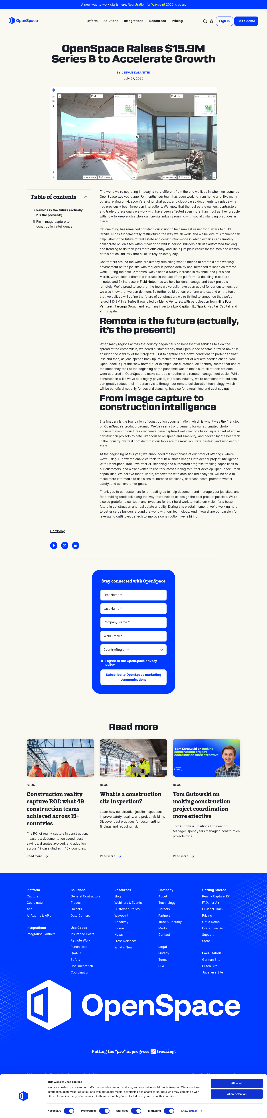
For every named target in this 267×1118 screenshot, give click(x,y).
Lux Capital (181, 306)
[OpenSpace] (23, 21)
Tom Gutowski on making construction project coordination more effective (201, 805)
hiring (193, 516)
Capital (225, 306)
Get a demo (246, 21)
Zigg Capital (109, 311)
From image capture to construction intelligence (54, 224)
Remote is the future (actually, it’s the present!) (59, 212)
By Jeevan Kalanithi (133, 72)
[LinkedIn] (75, 545)
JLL (194, 306)
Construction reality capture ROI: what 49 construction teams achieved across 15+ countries (55, 808)
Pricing (177, 21)
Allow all (236, 1083)
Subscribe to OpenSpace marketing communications (133, 677)
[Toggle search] (205, 21)
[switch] (104, 1111)
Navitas (213, 306)
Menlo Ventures (170, 301)
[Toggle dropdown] (211, 21)
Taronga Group (126, 306)
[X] (64, 545)
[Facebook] (53, 545)
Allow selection (236, 1093)
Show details (189, 1110)
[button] (59, 197)
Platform (33, 890)
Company (57, 531)
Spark (201, 306)
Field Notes (148, 282)
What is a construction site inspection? (130, 797)
